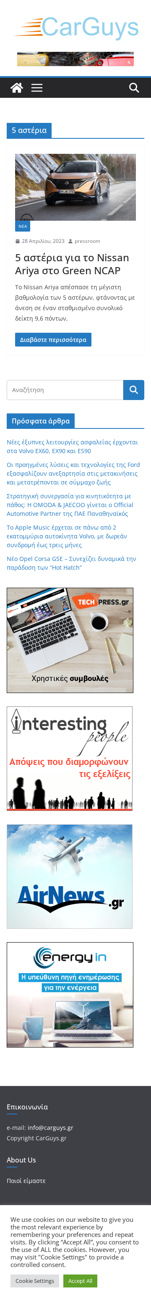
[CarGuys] (17, 88)
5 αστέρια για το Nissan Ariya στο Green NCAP (72, 263)
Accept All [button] (80, 1281)
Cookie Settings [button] (35, 1281)
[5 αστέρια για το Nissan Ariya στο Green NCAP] (75, 187)
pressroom (87, 241)
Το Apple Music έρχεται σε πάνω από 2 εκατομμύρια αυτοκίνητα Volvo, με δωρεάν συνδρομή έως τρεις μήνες (67, 536)
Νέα (22, 226)
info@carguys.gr (50, 1128)
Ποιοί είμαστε (26, 1181)
